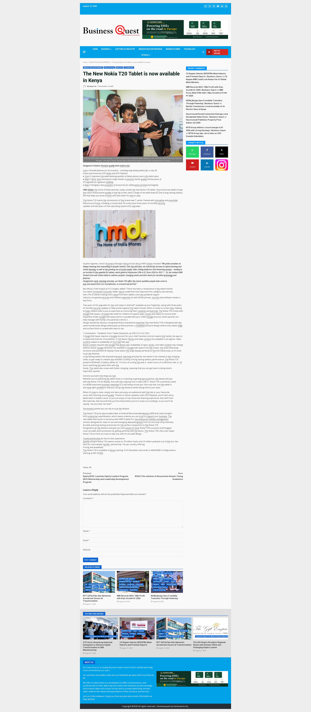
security (161, 203)
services (168, 269)
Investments (123, 590)
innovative (159, 200)
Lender (166, 581)
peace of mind (141, 185)
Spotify (86, 441)
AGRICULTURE (126, 631)
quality (112, 165)
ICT (101, 587)
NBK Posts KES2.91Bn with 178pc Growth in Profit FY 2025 (206, 93)
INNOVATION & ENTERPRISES (150, 49)
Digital (96, 587)
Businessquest (164, 706)
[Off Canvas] (84, 52)
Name (86, 531)
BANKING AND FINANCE (126, 579)
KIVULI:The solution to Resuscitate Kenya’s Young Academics (159, 476)
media (129, 269)
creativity (142, 311)
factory (141, 631)
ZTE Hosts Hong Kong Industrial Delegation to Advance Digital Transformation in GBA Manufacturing (100, 628)
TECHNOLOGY (189, 49)
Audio (108, 173)
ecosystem (108, 185)
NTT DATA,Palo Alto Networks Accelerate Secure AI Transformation (99, 582)
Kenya (126, 263)
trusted (105, 314)
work (109, 195)
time (132, 195)
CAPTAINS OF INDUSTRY (125, 49)
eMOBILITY (156, 576)
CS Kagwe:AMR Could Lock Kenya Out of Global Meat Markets (206, 79)
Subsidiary (133, 590)
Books (131, 339)
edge (180, 325)
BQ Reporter (92, 86)
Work (93, 179)
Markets (119, 67)
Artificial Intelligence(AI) (97, 584)
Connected (97, 291)
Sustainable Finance (160, 587)
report (122, 291)
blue (89, 387)
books (148, 314)
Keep (87, 179)
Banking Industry (125, 581)
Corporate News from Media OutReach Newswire (102, 636)
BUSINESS (105, 49)
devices (146, 413)
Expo (135, 631)
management (162, 419)
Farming (133, 633)
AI (86, 584)
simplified (140, 325)
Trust (87, 176)
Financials (139, 584)
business (106, 384)
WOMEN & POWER (173, 49)
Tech (108, 590)
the (102, 176)
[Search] (203, 52)
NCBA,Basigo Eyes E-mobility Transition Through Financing (164, 597)
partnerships (95, 438)
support (150, 416)
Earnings (122, 584)
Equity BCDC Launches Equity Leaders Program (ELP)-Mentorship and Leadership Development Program (106, 477)
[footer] (185, 29)
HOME (95, 49)
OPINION (144, 55)
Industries (141, 633)
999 (101, 453)
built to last (125, 165)
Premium (104, 165)
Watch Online (217, 52)
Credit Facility (168, 573)
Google (86, 314)
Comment (88, 498)
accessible (173, 200)
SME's (163, 584)
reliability (109, 182)
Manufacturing (109, 67)
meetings (114, 384)
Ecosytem (130, 584)
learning (92, 269)
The (158, 189)
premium (130, 179)
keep (87, 311)
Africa (138, 263)
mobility (152, 419)
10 (181, 362)
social (123, 269)
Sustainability (171, 584)
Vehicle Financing (159, 590)
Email (86, 540)
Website (86, 549)
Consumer (107, 291)
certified (100, 387)
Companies (157, 573)
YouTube (116, 342)
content (147, 339)
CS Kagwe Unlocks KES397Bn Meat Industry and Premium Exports (137, 628)
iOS (119, 339)
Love (85, 170)
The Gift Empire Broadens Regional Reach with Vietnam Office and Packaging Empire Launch (210, 628)
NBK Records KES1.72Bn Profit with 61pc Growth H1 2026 (131, 597)
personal (146, 378)
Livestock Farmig (128, 636)
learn (99, 179)
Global (90, 189)
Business (110, 263)
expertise (126, 297)
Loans (173, 581)
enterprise (93, 416)
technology (168, 275)
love (98, 203)
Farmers (125, 633)
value (115, 294)
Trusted (86, 438)
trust (141, 416)
